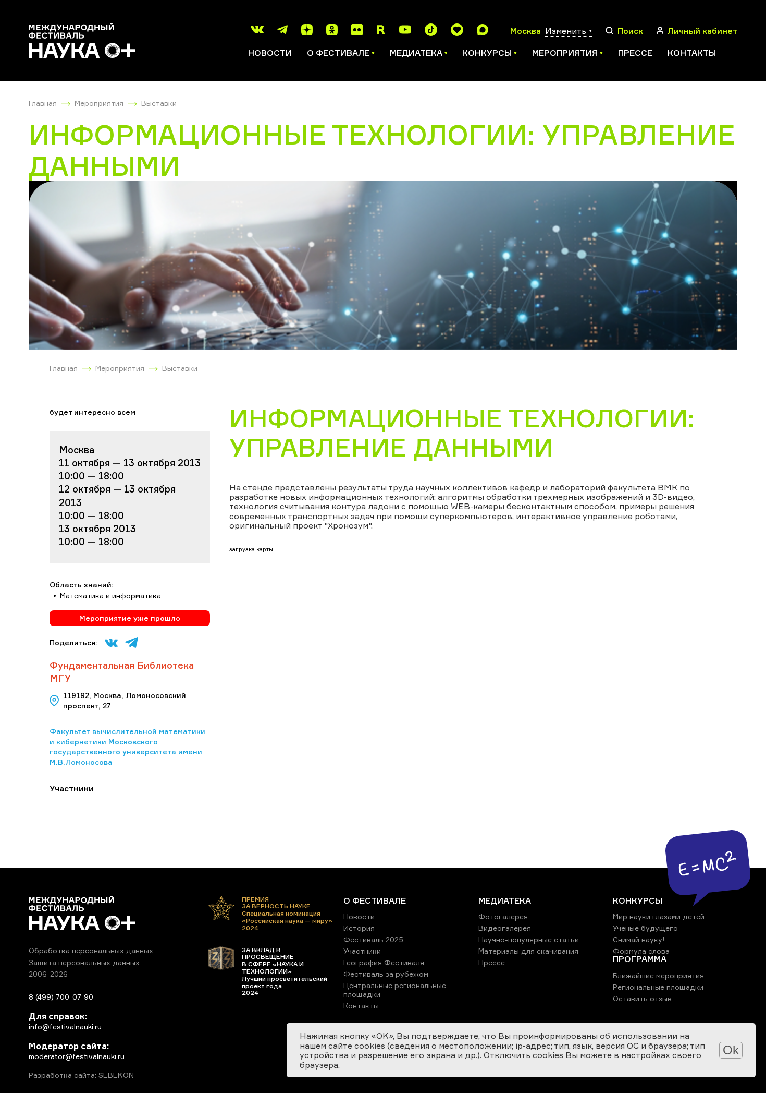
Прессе (635, 52)
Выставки (159, 103)
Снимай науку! (639, 939)
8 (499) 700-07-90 (61, 996)
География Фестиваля (383, 962)
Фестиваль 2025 (373, 939)
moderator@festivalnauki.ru (77, 1056)
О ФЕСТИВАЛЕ (374, 900)
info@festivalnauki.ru (65, 1026)
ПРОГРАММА (639, 959)
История (359, 927)
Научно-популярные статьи (528, 939)
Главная (43, 103)
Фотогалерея (503, 916)
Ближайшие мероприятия (658, 975)
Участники (362, 950)
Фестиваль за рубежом (385, 973)
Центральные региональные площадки (394, 989)
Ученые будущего (645, 927)
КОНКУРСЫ (637, 900)
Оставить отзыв (642, 998)
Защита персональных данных (84, 962)
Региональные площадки (658, 986)
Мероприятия (99, 103)
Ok (731, 1050)
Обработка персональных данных (91, 950)
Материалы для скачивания (528, 950)
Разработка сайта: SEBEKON (81, 1075)
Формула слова (641, 950)
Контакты (692, 52)
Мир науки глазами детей (659, 916)
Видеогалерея (504, 927)
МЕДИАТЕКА (504, 900)
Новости (270, 52)
